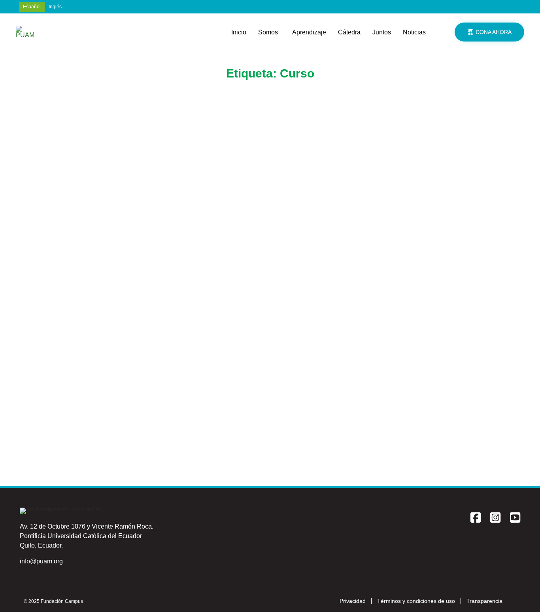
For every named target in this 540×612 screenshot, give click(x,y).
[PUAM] (25, 32)
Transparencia (484, 601)
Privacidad (353, 601)
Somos (268, 32)
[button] (490, 32)
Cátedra (349, 32)
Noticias (414, 32)
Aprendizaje (309, 32)
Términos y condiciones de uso (416, 601)
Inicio (238, 32)
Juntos (381, 32)
